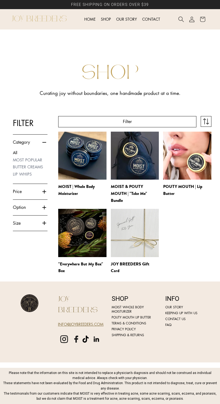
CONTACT (151, 19)
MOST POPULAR (27, 159)
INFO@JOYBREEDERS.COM (81, 324)
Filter (127, 121)
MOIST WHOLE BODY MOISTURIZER (128, 309)
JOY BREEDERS (39, 19)
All (15, 152)
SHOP (106, 19)
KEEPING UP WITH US (181, 313)
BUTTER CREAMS (28, 166)
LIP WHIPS (22, 174)
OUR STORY (126, 19)
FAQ (168, 325)
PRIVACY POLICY (124, 329)
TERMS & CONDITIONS (129, 323)
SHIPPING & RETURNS (128, 335)
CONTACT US (175, 319)
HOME (90, 19)
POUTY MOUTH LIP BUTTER (131, 317)
